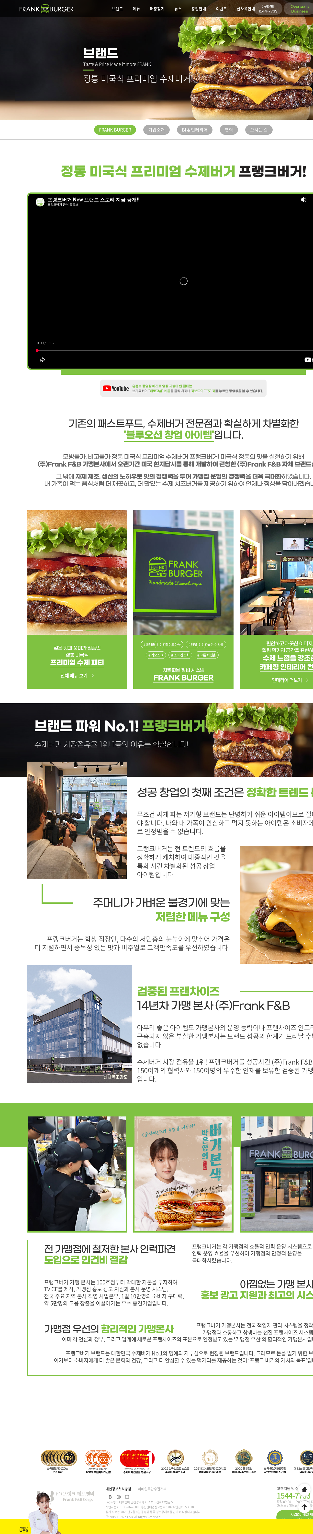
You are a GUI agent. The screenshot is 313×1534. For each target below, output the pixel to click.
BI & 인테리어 (195, 129)
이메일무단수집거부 (152, 1488)
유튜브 (127, 1497)
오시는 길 (259, 129)
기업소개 (156, 129)
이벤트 (221, 9)
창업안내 (198, 9)
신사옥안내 (246, 9)
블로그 (110, 1497)
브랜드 (117, 9)
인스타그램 (118, 1497)
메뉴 (136, 9)
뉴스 (178, 9)
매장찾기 (157, 9)
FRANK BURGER (115, 129)
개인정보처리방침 (118, 1488)
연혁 (229, 129)
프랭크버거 (46, 8)
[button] (62, 630)
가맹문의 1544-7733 (267, 9)
